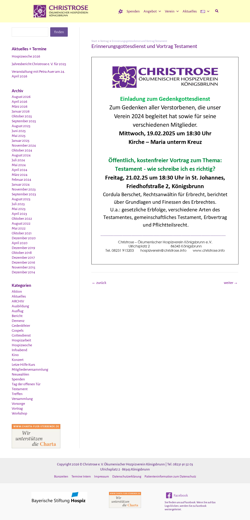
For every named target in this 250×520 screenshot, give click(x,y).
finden (59, 32)
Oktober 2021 (22, 233)
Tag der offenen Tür (26, 384)
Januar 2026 (20, 111)
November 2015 (23, 267)
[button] (159, 11)
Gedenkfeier (21, 326)
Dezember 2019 (23, 248)
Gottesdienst (21, 335)
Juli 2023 (18, 204)
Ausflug (17, 311)
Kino (15, 355)
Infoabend (19, 350)
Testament (20, 389)
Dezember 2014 (23, 272)
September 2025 (24, 121)
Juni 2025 (19, 131)
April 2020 (20, 243)
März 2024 (20, 175)
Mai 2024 (19, 165)
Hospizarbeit (21, 340)
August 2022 (21, 223)
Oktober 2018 (22, 253)
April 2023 (19, 214)
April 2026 (19, 102)
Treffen (17, 394)
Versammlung (22, 399)
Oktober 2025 (22, 116)
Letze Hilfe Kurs (23, 365)
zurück (99, 283)
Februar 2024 (21, 180)
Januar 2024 (21, 184)
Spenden (18, 379)
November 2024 (24, 145)
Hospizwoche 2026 (26, 56)
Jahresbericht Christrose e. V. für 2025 (39, 64)
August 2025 (21, 126)
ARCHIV (18, 301)
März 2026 (19, 106)
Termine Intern (81, 476)
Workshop (19, 413)
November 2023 (24, 189)
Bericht (17, 316)
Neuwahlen (20, 374)
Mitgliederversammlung (30, 369)
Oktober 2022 (22, 219)
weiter (231, 283)
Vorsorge (18, 404)
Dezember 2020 (24, 238)
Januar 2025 (20, 141)
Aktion (17, 291)
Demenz (18, 321)
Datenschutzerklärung (126, 476)
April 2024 (19, 170)
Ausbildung (20, 306)
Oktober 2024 (22, 150)
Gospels (17, 330)
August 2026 (21, 97)
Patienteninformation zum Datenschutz (170, 476)
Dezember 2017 (23, 258)
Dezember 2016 (23, 262)
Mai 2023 (18, 209)
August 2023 (21, 199)
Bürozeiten (61, 476)
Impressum (101, 476)
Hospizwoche (22, 345)
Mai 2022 (19, 228)
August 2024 (21, 155)
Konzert (17, 360)
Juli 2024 (18, 160)
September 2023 (24, 194)
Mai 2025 (18, 136)
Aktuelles (19, 296)
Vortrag (17, 408)
